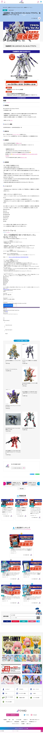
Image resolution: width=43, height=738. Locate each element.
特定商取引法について (32, 721)
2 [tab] (20, 658)
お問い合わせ (13, 714)
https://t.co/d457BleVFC (17, 154)
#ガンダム (28, 154)
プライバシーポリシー (15, 723)
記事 (6, 7)
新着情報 (5, 719)
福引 (13, 719)
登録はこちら (18, 143)
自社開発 (32, 621)
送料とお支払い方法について (34, 719)
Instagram (35, 714)
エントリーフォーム (16, 134)
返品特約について (9, 721)
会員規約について (24, 721)
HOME (4, 7)
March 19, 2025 (24, 157)
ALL (7, 621)
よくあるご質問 (18, 719)
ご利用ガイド (25, 719)
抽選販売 (23, 621)
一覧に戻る (21, 488)
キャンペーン (15, 621)
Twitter (27, 714)
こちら (11, 120)
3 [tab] (32, 658)
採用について (29, 723)
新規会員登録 (17, 721)
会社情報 (23, 723)
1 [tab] (8, 658)
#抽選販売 (24, 154)
